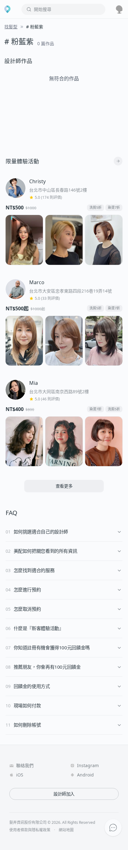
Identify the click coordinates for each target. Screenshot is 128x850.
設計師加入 (64, 794)
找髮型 (10, 27)
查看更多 (64, 486)
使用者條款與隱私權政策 (29, 830)
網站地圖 (66, 830)
